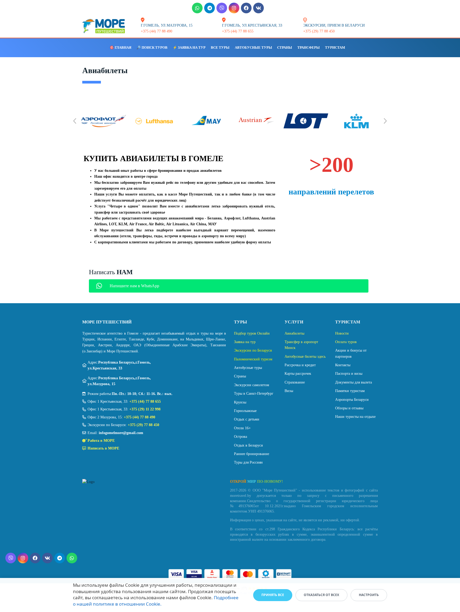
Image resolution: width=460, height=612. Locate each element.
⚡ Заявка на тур (189, 47)
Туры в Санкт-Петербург (253, 393)
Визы (289, 391)
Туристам (335, 47)
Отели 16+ (242, 428)
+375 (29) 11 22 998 (145, 409)
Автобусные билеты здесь (305, 357)
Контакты (342, 365)
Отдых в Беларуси (248, 445)
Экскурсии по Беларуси (253, 350)
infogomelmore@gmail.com (121, 433)
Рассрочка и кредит (300, 365)
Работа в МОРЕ (101, 441)
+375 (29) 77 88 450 (143, 425)
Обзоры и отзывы (349, 408)
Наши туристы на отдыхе (355, 417)
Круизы (240, 402)
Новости (342, 333)
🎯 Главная (120, 47)
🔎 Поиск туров (152, 47)
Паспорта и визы (348, 374)
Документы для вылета (353, 382)
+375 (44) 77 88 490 (139, 417)
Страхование (295, 382)
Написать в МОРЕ (103, 448)
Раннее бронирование (251, 454)
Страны (284, 47)
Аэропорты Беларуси (352, 400)
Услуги (294, 322)
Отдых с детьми (246, 419)
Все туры (220, 47)
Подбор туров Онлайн (252, 333)
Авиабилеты (294, 333)
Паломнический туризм (253, 359)
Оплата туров (346, 342)
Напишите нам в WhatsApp (134, 286)
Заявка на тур (245, 342)
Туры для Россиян (248, 462)
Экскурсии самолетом (251, 385)
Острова (240, 437)
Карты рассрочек (298, 374)
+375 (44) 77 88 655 (145, 401)
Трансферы (308, 47)
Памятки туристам (350, 391)
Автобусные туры (253, 47)
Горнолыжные (245, 411)
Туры (240, 322)
